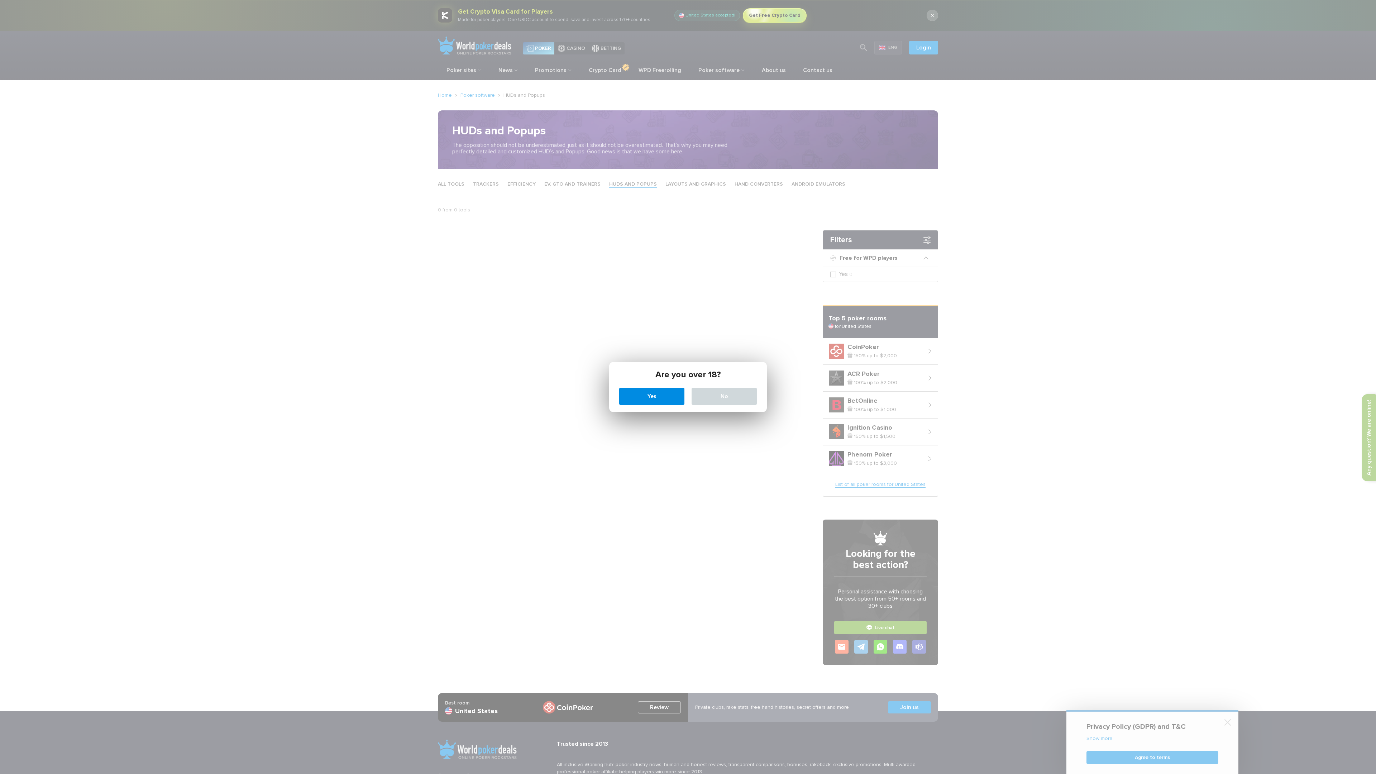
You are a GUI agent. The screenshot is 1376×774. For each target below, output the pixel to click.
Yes (652, 396)
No (724, 396)
